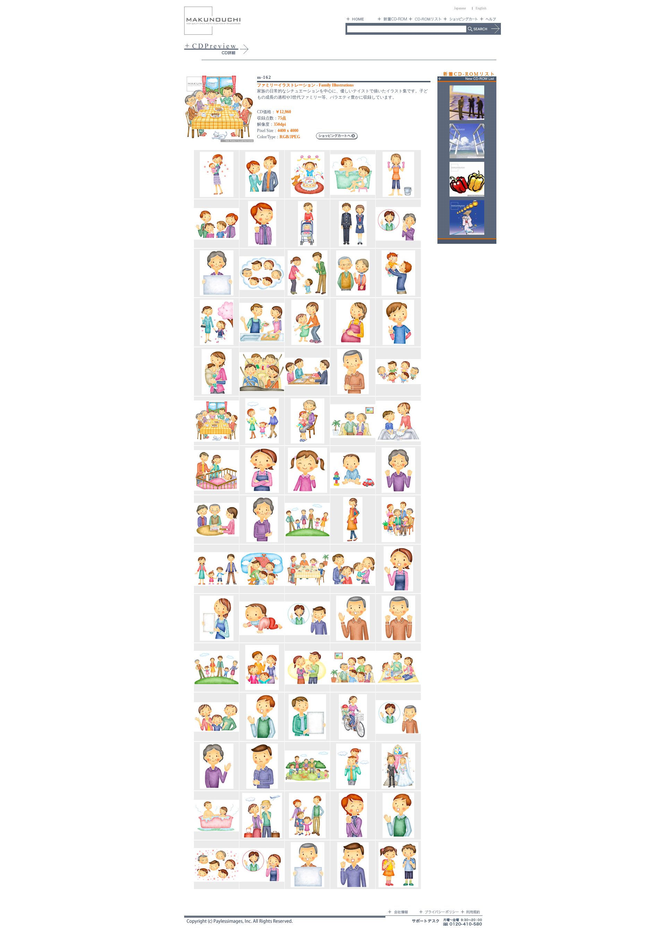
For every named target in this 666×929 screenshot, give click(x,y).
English (481, 8)
